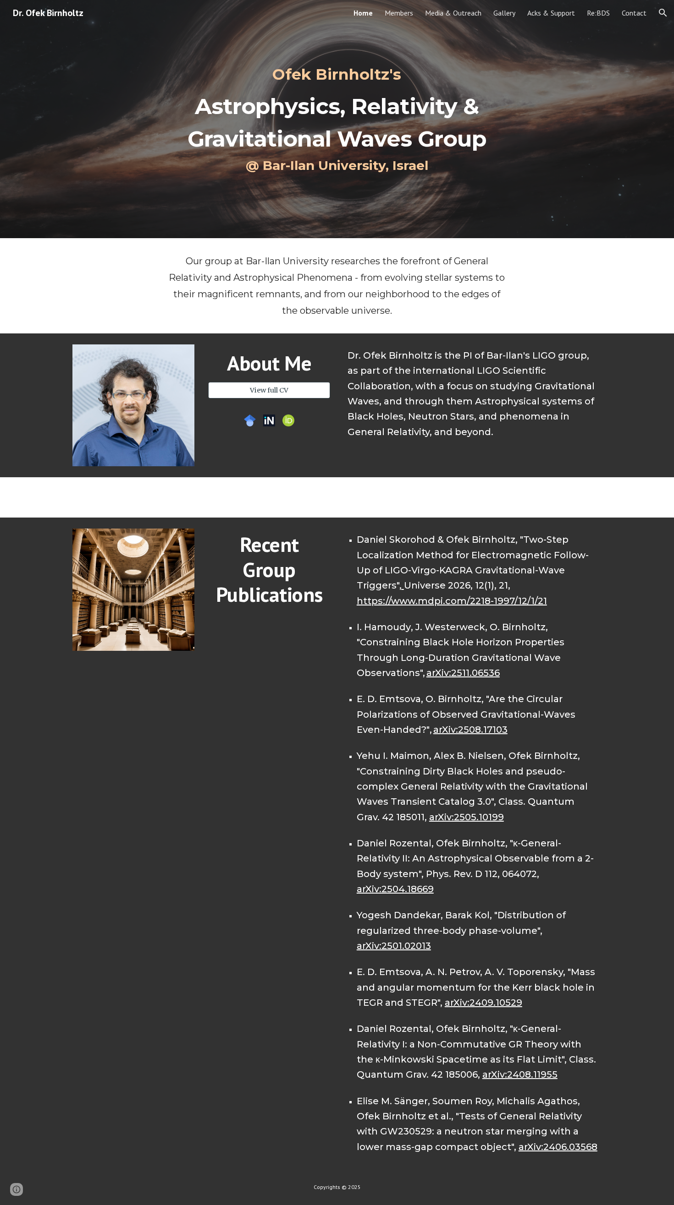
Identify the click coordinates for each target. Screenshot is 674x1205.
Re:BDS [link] (598, 12)
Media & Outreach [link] (453, 12)
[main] (337, 119)
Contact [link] (634, 12)
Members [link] (399, 12)
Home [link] (363, 12)
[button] (663, 13)
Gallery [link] (504, 12)
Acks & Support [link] (551, 12)
